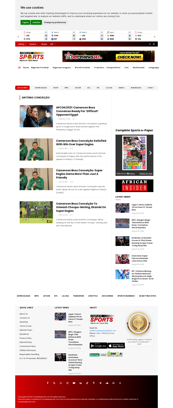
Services (32, 44)
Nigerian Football (40, 67)
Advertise (24, 322)
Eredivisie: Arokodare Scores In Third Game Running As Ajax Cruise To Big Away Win (142, 242)
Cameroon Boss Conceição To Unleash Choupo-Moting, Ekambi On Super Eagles (81, 207)
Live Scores (22, 88)
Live (127, 67)
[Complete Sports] (31, 57)
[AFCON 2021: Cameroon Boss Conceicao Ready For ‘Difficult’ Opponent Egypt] (36, 116)
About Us (23, 314)
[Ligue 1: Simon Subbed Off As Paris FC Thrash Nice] (122, 208)
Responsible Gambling (29, 354)
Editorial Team (26, 330)
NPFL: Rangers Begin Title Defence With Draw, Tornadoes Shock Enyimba (141, 224)
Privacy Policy (26, 338)
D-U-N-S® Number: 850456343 (33, 358)
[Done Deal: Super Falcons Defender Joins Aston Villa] (122, 259)
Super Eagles (41, 88)
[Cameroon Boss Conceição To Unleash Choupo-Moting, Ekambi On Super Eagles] (36, 212)
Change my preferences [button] (55, 22)
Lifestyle (93, 296)
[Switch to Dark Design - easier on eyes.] (150, 44)
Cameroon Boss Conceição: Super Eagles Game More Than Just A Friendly (79, 174)
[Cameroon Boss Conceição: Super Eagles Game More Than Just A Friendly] (36, 179)
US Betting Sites (147, 296)
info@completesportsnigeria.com (103, 331)
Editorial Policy (26, 342)
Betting (21, 44)
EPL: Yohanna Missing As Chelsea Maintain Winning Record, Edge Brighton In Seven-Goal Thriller (142, 276)
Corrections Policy (28, 346)
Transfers (99, 67)
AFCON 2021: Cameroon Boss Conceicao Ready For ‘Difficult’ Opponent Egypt (77, 111)
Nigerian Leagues (62, 67)
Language (154, 67)
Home (26, 67)
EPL (98, 88)
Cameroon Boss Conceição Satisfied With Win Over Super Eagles (81, 142)
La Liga (109, 88)
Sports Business (126, 296)
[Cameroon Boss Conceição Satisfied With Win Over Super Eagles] (36, 149)
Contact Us (25, 318)
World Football (82, 67)
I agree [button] (25, 22)
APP (51, 44)
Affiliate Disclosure (28, 350)
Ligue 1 (150, 88)
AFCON (78, 88)
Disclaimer (24, 334)
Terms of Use (25, 326)
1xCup (55, 88)
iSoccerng (107, 296)
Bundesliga (136, 88)
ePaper (44, 44)
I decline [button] (36, 22)
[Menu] (19, 67)
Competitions (113, 67)
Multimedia (138, 67)
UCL (88, 88)
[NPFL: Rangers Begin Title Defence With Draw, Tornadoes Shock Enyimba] (122, 223)
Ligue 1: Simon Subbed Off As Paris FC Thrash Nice (142, 207)
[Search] (153, 44)
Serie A (122, 88)
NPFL (67, 88)
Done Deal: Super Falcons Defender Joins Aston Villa (140, 258)
